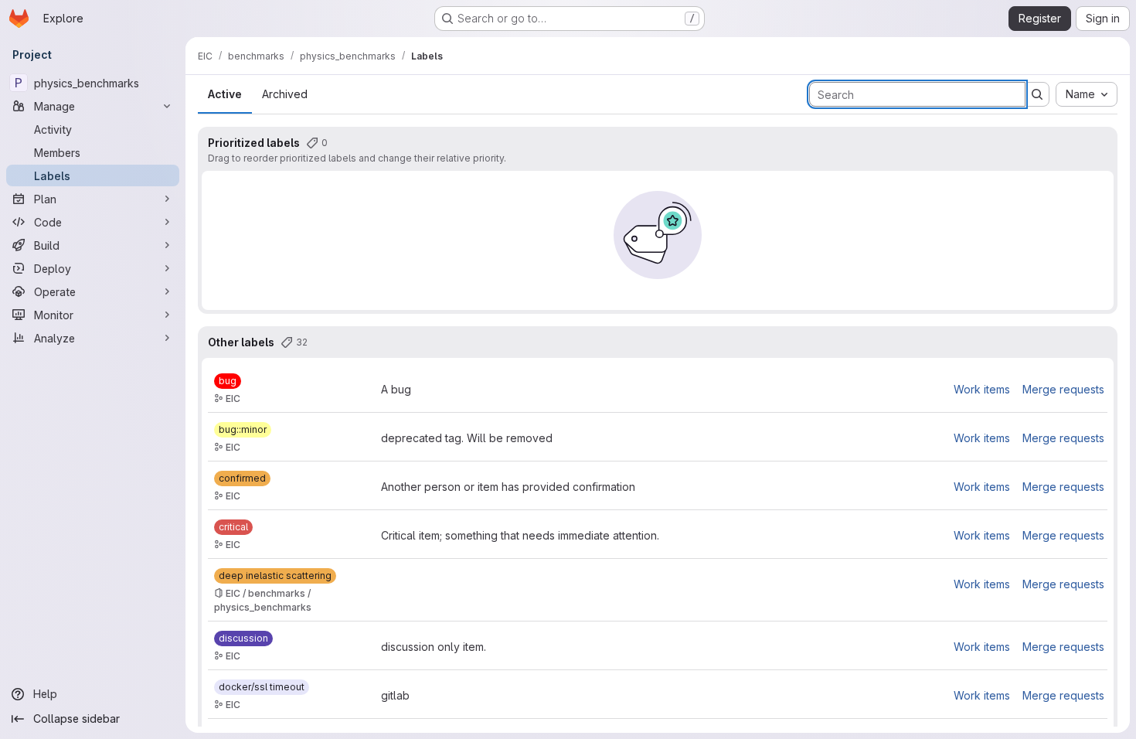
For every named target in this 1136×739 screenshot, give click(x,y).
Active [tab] (225, 93)
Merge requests (1063, 389)
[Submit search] (1037, 94)
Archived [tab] (285, 93)
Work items (982, 389)
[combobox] (1086, 94)
